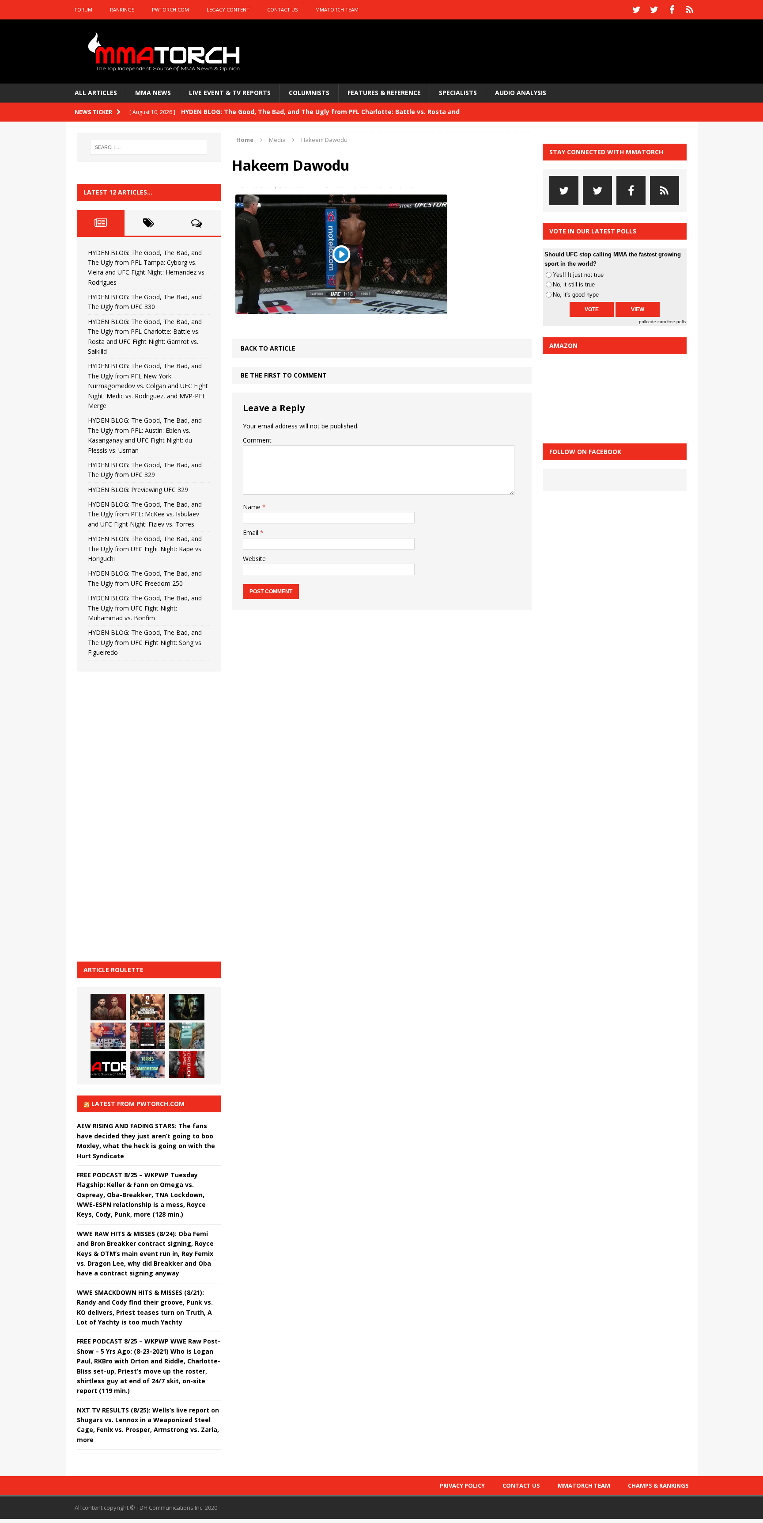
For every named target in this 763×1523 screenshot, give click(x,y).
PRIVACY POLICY (462, 1485)
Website (254, 558)
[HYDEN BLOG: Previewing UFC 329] (108, 1064)
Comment (257, 440)
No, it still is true (574, 284)
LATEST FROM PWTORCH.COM (138, 1103)
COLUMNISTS (309, 92)
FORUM (83, 9)
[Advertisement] (143, 815)
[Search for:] (149, 147)
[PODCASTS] (690, 9)
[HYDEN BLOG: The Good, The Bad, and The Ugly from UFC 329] (186, 1036)
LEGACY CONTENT (228, 9)
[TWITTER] (637, 9)
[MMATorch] (166, 51)
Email (251, 532)
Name (252, 507)
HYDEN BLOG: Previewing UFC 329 (138, 489)
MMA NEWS (153, 92)
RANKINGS (122, 9)
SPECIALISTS (458, 92)
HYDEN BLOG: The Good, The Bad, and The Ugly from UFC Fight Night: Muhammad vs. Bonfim (145, 608)
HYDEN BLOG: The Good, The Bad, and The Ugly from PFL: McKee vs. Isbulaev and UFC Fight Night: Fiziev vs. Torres (145, 514)
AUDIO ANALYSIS (520, 92)
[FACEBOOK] (672, 9)
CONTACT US (282, 9)
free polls (676, 321)
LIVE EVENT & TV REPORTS (230, 92)
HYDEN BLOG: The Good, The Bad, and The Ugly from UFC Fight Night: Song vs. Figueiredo (145, 642)
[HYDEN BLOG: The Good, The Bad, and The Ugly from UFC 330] (147, 1007)
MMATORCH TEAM (337, 9)
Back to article (268, 348)
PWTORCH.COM (170, 9)
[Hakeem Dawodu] (342, 312)
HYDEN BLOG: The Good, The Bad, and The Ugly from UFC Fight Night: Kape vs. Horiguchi (145, 548)
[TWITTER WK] (654, 9)
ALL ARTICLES (96, 92)
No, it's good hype (576, 294)
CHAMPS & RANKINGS (658, 1485)
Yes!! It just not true (578, 274)
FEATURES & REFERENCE (384, 92)
